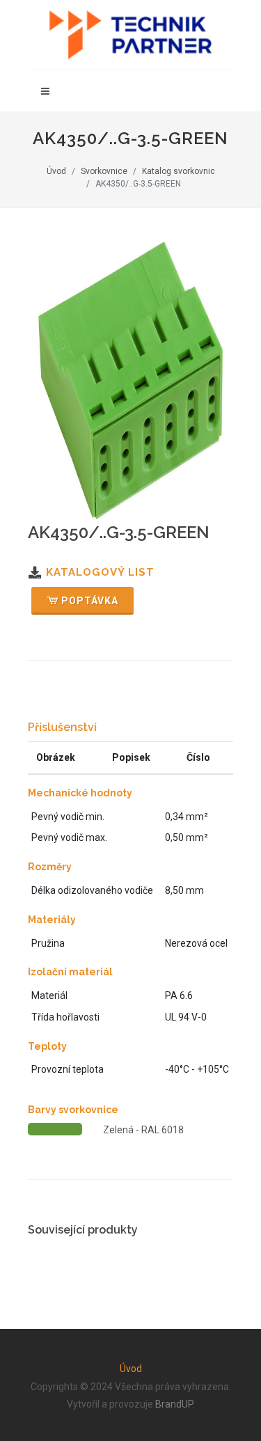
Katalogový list (100, 572)
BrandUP (174, 1404)
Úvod (56, 171)
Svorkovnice (104, 171)
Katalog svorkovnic (178, 171)
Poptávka (89, 600)
